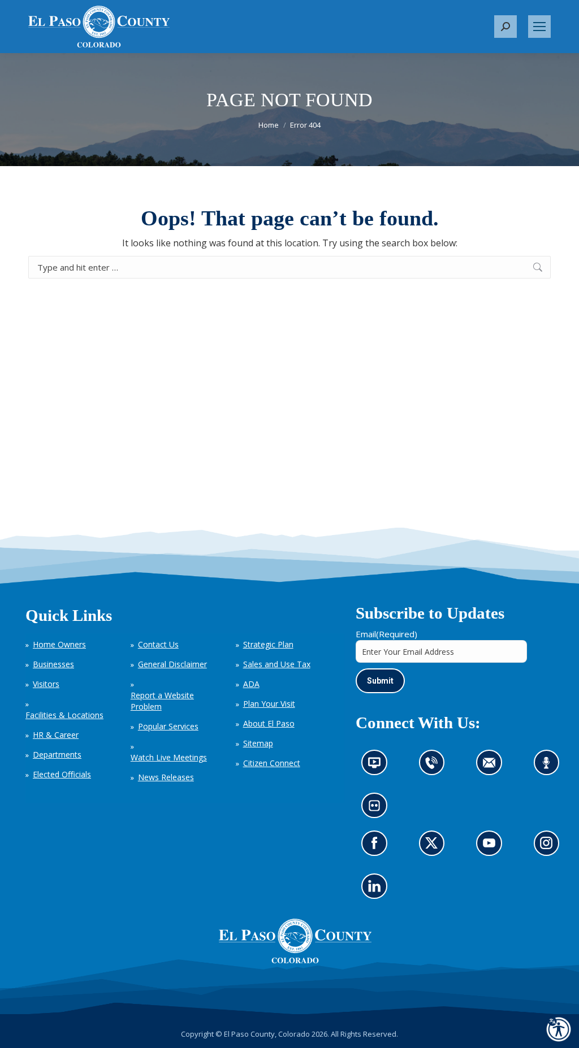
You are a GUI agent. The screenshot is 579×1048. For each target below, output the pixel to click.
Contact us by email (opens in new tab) (492, 766)
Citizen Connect (271, 763)
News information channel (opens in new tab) (378, 766)
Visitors (46, 684)
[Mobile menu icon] (539, 26)
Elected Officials (62, 774)
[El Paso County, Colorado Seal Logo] (295, 941)
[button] (505, 26)
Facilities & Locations (64, 715)
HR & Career (56, 734)
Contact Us (158, 644)
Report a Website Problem (162, 701)
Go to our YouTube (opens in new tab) (492, 847)
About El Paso (269, 723)
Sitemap (258, 743)
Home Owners (59, 644)
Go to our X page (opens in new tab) (434, 847)
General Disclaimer (172, 664)
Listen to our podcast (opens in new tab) (549, 766)
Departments (57, 754)
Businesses (53, 664)
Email (386, 634)
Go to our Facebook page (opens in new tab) (377, 847)
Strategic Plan (268, 644)
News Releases (166, 777)
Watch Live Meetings (169, 757)
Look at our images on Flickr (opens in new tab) (378, 809)
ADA (251, 684)
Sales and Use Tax (276, 664)
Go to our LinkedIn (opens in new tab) (377, 890)
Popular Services (168, 726)
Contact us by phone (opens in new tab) (434, 766)
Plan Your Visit (269, 703)
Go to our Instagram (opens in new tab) (550, 847)
